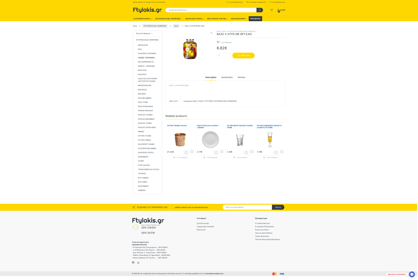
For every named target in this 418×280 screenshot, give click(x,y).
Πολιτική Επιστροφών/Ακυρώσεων (267, 239)
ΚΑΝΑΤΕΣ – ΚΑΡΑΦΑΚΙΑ (146, 66)
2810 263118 (148, 232)
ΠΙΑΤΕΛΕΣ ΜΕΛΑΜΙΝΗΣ (146, 119)
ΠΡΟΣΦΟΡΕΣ (255, 19)
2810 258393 (148, 227)
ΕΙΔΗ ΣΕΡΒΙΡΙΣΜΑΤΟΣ (146, 62)
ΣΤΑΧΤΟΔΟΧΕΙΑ (144, 165)
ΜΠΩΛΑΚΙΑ (142, 94)
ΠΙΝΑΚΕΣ (141, 131)
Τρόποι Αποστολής (262, 236)
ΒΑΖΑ (176, 26)
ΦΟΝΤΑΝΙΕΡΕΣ (143, 186)
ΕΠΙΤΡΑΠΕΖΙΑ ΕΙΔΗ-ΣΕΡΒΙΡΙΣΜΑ (167, 19)
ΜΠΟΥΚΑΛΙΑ (142, 90)
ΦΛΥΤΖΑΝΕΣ (142, 182)
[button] (211, 33)
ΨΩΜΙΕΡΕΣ (142, 190)
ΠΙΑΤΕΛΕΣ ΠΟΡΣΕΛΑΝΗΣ (147, 127)
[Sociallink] (133, 262)
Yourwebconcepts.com (214, 273)
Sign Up (278, 207)
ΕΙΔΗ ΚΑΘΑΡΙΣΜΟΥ (238, 19)
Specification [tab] (227, 77)
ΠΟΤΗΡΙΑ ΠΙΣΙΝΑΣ (144, 140)
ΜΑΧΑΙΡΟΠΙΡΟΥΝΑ (144, 85)
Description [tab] (210, 77)
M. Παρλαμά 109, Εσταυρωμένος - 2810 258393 (150, 247)
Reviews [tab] (241, 77)
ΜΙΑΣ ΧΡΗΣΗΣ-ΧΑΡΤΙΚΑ (216, 19)
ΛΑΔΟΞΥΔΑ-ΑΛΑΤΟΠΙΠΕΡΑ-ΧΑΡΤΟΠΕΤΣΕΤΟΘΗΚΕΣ (148, 80)
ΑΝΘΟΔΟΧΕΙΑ (143, 45)
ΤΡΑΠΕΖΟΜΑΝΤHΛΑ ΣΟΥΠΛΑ (148, 169)
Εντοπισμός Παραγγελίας (257, 2)
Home (135, 26)
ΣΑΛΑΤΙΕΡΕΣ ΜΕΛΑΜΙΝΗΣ (147, 148)
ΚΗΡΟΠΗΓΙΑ (142, 74)
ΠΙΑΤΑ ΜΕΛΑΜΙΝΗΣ (145, 98)
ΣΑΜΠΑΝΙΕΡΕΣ (143, 157)
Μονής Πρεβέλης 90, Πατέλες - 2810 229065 (150, 258)
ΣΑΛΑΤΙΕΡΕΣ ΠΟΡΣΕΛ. (146, 152)
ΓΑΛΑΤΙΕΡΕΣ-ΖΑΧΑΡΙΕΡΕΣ (147, 53)
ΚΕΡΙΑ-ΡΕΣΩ (142, 70)
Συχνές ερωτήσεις (262, 230)
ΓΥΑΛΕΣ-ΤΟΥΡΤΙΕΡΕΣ (228, 31)
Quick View (186, 152)
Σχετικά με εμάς (203, 223)
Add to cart (245, 55)
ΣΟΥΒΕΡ (141, 161)
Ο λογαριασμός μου (278, 2)
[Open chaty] (412, 274)
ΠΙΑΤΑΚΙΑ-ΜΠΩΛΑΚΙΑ (145, 110)
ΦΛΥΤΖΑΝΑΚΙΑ (143, 178)
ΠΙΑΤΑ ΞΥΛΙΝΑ (143, 102)
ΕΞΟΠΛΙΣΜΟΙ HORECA (142, 19)
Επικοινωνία (201, 230)
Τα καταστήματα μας (236, 2)
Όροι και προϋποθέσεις (263, 233)
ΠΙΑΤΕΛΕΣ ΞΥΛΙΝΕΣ (145, 123)
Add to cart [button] (192, 151)
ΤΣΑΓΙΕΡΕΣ (142, 173)
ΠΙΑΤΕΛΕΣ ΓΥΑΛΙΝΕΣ (145, 115)
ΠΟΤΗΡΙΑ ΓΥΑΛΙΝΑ (144, 136)
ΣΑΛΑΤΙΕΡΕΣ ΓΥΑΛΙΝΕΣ (146, 144)
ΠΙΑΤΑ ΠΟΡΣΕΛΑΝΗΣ (145, 106)
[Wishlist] (271, 10)
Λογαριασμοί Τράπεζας (205, 226)
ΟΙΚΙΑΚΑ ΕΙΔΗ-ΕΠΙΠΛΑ (193, 19)
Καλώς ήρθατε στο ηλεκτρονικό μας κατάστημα (149, 2)
